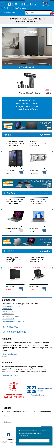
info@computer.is (21, 8)
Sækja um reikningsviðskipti (13, 321)
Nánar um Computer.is (11, 306)
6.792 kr (9, 290)
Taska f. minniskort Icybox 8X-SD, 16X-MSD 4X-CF (37, 260)
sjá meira (45, 135)
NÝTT (7, 134)
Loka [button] (34, 440)
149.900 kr (34, 231)
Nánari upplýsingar (9, 354)
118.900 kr (34, 173)
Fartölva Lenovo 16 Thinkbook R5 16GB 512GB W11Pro (38, 201)
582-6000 (6, 8)
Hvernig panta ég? (9, 311)
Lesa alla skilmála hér (10, 375)
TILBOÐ (9, 251)
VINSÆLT (10, 192)
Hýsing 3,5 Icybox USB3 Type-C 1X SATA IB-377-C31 (15, 260)
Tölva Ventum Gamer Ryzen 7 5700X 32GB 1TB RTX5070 (15, 143)
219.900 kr (10, 231)
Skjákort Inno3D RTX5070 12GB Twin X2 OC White (38, 143)
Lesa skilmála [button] (24, 436)
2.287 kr (33, 290)
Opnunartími (7, 309)
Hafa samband (8, 356)
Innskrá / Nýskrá (9, 13)
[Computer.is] (22, 4)
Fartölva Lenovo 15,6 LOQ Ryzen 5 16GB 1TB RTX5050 (14, 201)
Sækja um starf (8, 319)
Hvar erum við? (8, 314)
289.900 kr (10, 173)
